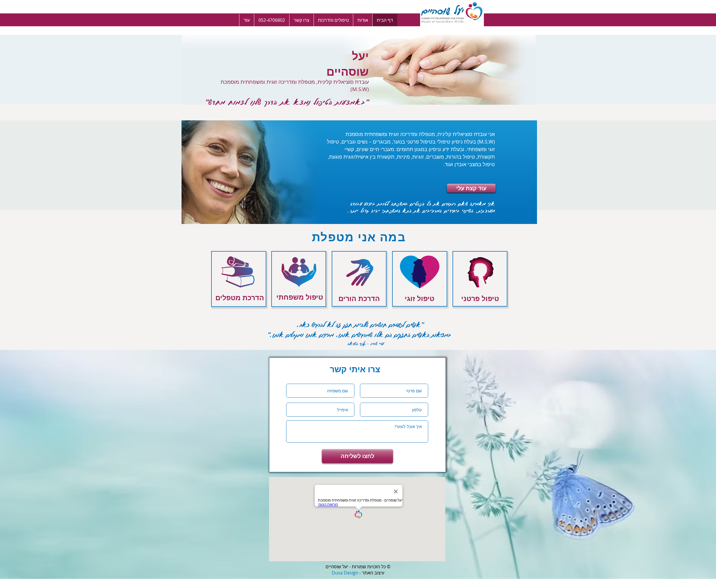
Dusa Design (345, 573)
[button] (333, 20)
